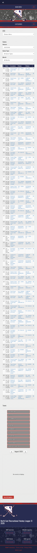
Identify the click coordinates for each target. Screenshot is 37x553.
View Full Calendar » (8, 497)
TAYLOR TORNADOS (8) (28, 193)
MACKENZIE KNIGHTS (12, 439)
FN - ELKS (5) (21, 152)
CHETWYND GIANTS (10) (20, 216)
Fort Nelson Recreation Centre (12, 118)
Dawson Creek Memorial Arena (13, 187)
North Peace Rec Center (13, 74)
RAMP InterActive (10, 547)
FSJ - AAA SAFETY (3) (28, 113)
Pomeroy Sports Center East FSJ (13, 123)
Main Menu (18, 7)
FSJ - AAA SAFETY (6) (28, 277)
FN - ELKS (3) (21, 210)
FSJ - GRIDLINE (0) (28, 177)
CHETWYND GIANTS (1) (28, 143)
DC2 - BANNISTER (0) (28, 356)
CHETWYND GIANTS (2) (28, 127)
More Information (9, 532)
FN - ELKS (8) (21, 344)
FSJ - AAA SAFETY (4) (20, 167)
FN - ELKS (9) (28, 306)
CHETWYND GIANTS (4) (20, 261)
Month (4, 57)
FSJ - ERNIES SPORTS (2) (21, 83)
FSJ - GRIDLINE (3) (21, 74)
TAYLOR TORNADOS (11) (28, 89)
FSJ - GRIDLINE (11, 436)
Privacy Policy (28, 547)
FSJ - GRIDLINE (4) (21, 306)
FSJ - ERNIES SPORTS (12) (28, 282)
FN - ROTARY (11, 425)
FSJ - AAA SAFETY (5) (20, 222)
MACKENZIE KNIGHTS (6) (28, 261)
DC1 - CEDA (10, 415)
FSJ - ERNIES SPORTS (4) (28, 162)
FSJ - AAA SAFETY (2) (28, 243)
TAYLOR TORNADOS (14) (20, 312)
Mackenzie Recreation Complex (12, 144)
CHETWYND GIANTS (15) (20, 390)
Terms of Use (19, 547)
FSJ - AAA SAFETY (11, 429)
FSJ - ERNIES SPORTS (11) (28, 222)
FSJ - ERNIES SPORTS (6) (21, 122)
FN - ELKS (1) (21, 117)
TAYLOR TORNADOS (12, 443)
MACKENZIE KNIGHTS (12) (29, 133)
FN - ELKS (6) (21, 191)
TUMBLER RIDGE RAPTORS (13, 446)
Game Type (6, 51)
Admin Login (18, 550)
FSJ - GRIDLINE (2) (21, 148)
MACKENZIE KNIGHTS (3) (28, 182)
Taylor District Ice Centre (13, 108)
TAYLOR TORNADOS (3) (20, 268)
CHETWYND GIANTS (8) (28, 83)
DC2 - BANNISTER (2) (20, 104)
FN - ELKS (10, 422)
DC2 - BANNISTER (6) (28, 233)
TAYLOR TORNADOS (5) (20, 322)
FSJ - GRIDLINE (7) (28, 267)
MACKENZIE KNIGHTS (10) (21, 162)
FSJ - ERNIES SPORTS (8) (28, 93)
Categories (18, 24)
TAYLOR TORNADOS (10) (20, 366)
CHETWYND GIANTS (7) (28, 187)
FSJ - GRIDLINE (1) (28, 103)
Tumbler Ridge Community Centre (13, 94)
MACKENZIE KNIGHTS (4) (21, 143)
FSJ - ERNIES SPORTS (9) (28, 369)
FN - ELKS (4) (28, 310)
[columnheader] (4, 66)
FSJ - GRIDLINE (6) (21, 301)
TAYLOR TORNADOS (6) (28, 75)
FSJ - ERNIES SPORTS (12, 432)
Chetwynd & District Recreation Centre (12, 128)
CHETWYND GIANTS (12, 412)
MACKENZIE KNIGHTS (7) (28, 122)
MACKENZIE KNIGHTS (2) (28, 380)
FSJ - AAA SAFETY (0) (20, 127)
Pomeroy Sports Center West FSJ (13, 70)
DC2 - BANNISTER (12, 418)
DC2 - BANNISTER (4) (20, 336)
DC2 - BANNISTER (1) (20, 89)
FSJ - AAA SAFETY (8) (28, 98)
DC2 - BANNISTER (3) (28, 109)
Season (5, 44)
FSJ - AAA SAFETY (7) (28, 69)
